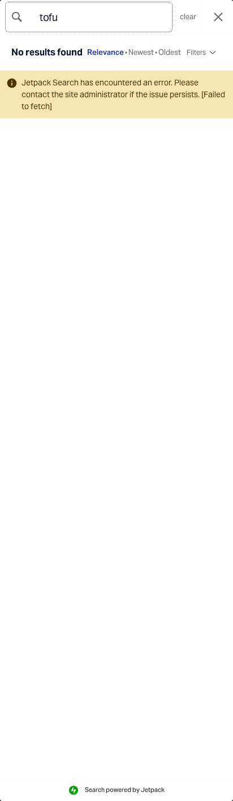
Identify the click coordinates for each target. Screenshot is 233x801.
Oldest (169, 52)
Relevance (105, 52)
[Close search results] (218, 17)
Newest (141, 52)
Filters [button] (196, 55)
